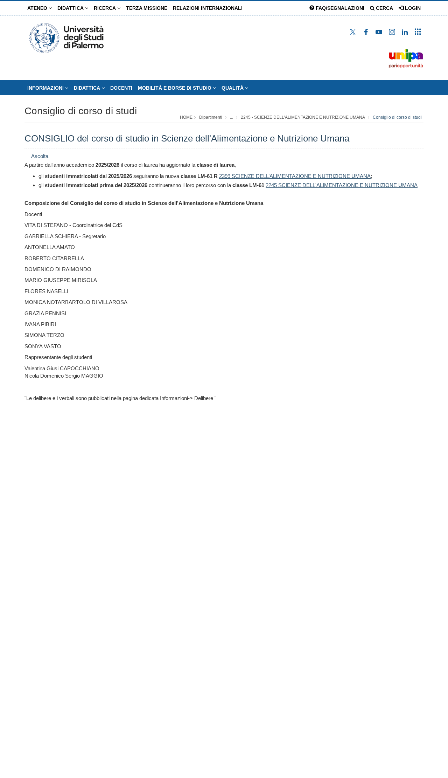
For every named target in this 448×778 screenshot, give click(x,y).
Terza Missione (146, 8)
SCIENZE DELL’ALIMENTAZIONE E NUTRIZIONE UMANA (300, 176)
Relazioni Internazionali (208, 8)
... (231, 117)
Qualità (233, 88)
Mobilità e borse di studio (175, 88)
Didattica (71, 8)
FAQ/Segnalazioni (339, 8)
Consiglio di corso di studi (80, 110)
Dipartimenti (210, 117)
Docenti (121, 88)
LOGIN (412, 8)
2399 (224, 176)
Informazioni (46, 88)
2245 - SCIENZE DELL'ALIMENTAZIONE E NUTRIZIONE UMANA (303, 117)
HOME (186, 117)
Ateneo (38, 8)
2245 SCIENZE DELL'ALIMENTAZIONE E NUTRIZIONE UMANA (342, 185)
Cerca (383, 8)
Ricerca (105, 8)
